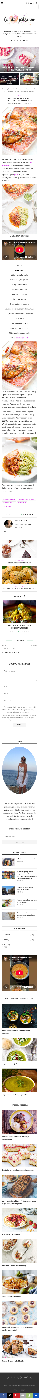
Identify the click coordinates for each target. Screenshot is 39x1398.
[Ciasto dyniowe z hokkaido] (19, 1344)
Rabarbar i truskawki (11, 1232)
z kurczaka (7, 506)
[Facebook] (21, 3)
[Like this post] (23, 515)
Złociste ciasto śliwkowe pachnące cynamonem (15, 1135)
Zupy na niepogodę (9, 1061)
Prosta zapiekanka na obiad (19, 625)
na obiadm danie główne (26, 499)
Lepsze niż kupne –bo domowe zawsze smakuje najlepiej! (17, 1326)
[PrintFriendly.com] (29, 1395)
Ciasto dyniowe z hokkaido (13, 1358)
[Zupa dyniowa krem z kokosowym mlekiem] (19, 1013)
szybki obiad (22, 502)
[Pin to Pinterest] (30, 515)
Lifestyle (19, 932)
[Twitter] (24, 3)
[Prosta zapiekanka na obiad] (19, 611)
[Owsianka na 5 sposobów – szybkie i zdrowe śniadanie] (8, 913)
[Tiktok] (33, 3)
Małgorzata (16, 103)
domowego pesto (22, 338)
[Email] (23, 1395)
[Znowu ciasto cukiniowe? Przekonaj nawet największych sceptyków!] (19, 1184)
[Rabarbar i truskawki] (19, 1217)
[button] (3, 66)
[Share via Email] (32, 515)
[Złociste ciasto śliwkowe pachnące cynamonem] (19, 1119)
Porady (19, 937)
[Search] (37, 3)
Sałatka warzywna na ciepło (26, 856)
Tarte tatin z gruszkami (11, 1294)
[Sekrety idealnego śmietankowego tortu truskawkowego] (19, 59)
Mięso (28, 89)
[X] (10, 1395)
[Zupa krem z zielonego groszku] (19, 1078)
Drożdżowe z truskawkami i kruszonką (17, 1167)
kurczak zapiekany (9, 499)
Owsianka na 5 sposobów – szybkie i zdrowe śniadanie (26, 911)
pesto (16, 175)
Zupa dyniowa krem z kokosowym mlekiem (16, 1029)
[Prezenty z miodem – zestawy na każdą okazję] (8, 901)
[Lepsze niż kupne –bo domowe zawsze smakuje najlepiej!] (19, 1310)
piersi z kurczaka (9, 502)
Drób (35, 89)
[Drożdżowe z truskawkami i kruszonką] (19, 1153)
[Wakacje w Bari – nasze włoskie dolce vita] (8, 888)
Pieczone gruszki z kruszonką (14, 1263)
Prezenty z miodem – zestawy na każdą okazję (27, 899)
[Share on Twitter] (27, 515)
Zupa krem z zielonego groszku (14, 1092)
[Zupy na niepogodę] (19, 1047)
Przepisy (19, 89)
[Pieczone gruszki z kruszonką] (19, 1248)
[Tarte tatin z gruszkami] (19, 1279)
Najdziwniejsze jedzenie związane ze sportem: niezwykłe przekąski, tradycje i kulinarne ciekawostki (27, 872)
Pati (4, 643)
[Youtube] (31, 3)
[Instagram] (26, 3)
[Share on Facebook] (25, 515)
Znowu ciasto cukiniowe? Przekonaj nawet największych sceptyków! (19, 1199)
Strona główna (7, 89)
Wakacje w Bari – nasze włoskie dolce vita (25, 886)
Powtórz (34, 643)
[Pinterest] (28, 3)
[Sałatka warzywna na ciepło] (8, 859)
